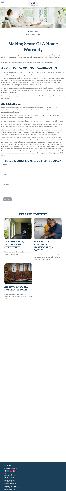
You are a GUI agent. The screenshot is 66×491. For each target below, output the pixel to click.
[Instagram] (14, 471)
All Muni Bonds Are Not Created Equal (16, 288)
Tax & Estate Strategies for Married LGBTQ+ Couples (43, 246)
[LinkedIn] (8, 471)
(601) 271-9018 (11, 475)
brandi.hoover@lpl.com (10, 468)
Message (6, 184)
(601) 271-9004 (11, 474)
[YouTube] (11, 471)
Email (5, 174)
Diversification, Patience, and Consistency (14, 244)
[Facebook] (5, 471)
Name (5, 164)
